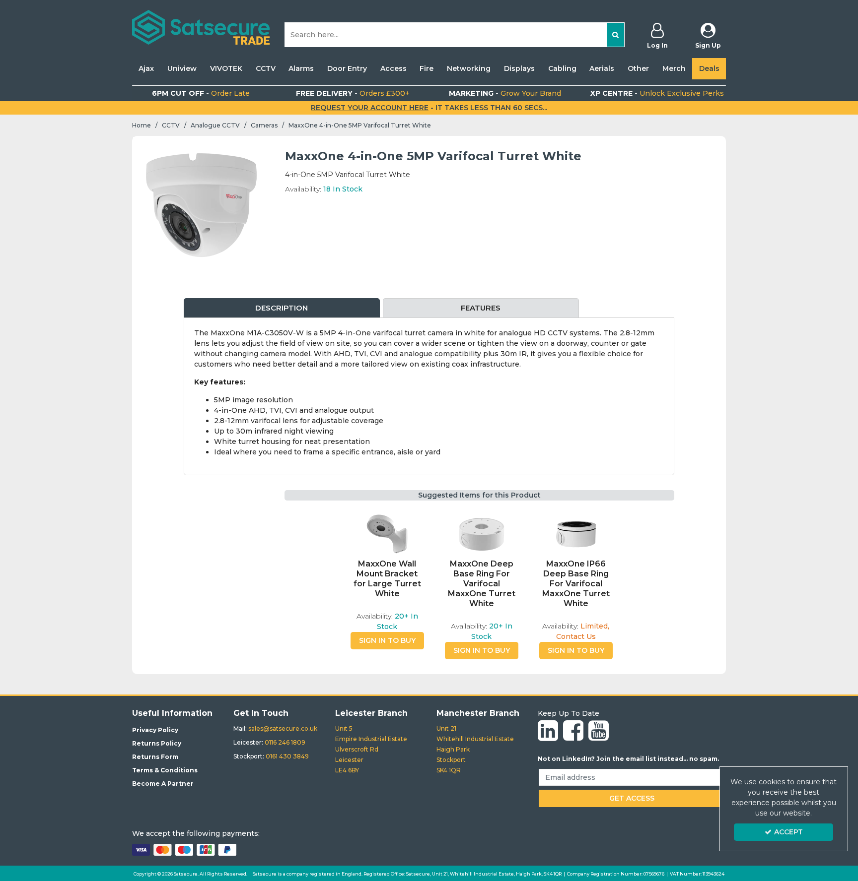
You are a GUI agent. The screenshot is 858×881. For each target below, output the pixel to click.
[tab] (282, 308)
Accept (788, 831)
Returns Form (155, 756)
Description (281, 308)
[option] (201, 205)
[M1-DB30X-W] (576, 534)
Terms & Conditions (165, 770)
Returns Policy (156, 743)
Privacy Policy (155, 730)
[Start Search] (616, 34)
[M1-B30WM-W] (387, 534)
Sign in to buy (387, 640)
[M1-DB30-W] (481, 534)
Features (480, 308)
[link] (548, 731)
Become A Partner (163, 783)
